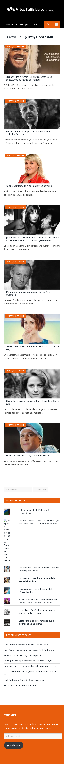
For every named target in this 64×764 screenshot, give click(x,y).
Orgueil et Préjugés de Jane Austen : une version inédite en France (38, 612)
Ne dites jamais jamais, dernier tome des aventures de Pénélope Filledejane (38, 601)
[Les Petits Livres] (32, 9)
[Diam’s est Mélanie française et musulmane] (32, 438)
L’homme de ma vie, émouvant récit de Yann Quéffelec (28, 293)
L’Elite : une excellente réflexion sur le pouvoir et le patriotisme (36, 622)
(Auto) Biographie (15, 46)
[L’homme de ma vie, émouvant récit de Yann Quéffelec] (32, 275)
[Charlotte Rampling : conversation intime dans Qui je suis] (32, 383)
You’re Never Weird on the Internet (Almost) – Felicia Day (32, 348)
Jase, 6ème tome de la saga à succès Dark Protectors (29, 649)
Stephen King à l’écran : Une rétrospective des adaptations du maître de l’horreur (29, 78)
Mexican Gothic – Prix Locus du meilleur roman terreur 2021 (32, 666)
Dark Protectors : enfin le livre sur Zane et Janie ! (26, 644)
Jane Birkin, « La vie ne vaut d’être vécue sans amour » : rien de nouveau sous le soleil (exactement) (32, 239)
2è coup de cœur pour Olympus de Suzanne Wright (28, 660)
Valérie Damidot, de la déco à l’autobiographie (29, 185)
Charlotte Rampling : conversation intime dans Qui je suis (32, 402)
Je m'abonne (13, 745)
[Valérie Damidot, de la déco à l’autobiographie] (32, 168)
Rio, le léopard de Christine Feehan (20, 685)
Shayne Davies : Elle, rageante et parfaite (23, 655)
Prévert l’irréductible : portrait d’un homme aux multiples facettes (29, 133)
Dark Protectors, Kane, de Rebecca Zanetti (24, 679)
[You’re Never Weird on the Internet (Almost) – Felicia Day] (32, 329)
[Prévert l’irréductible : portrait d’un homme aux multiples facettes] (32, 114)
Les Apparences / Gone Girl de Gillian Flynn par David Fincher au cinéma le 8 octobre (39, 522)
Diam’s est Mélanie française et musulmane (28, 455)
